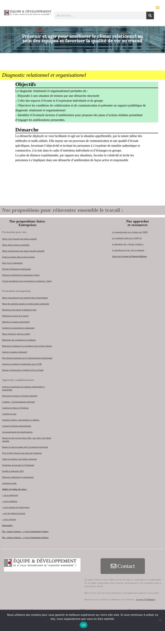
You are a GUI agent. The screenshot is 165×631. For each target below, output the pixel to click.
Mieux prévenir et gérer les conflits (16, 334)
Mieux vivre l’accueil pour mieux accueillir (19, 239)
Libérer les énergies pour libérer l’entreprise (19, 459)
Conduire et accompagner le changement (18, 328)
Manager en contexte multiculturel (16, 322)
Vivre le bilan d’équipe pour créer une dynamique (22, 453)
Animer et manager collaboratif (14, 352)
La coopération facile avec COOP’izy (127, 238)
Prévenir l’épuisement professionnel (16, 269)
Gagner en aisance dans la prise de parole (18, 257)
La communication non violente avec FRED (130, 232)
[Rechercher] (150, 15)
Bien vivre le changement (12, 263)
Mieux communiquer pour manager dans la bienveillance (25, 298)
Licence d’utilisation (145, 599)
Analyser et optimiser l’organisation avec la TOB (22, 364)
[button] (157, 7)
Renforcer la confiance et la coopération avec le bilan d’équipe (27, 346)
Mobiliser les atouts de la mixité (15, 316)
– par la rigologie (9, 519)
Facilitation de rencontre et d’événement (18, 465)
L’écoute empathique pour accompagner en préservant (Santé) (27, 281)
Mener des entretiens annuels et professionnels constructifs (25, 304)
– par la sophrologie (10, 495)
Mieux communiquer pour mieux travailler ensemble (23, 251)
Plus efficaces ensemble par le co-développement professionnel (27, 358)
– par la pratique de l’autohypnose (15, 507)
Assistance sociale (9, 483)
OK (84, 625)
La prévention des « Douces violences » (128, 244)
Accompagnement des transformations (17, 432)
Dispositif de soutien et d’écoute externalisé (19, 396)
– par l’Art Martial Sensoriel (14, 513)
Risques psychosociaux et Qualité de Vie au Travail (22, 370)
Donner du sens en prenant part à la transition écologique (25, 447)
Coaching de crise (9, 414)
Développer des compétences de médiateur (19, 340)
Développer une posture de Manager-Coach (19, 310)
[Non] (160, 620)
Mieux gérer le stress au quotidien (15, 245)
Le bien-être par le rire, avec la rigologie (128, 250)
